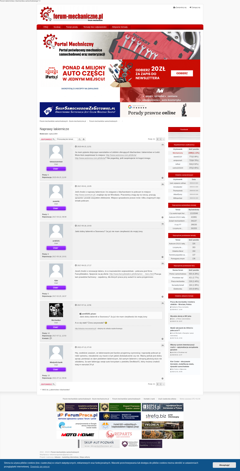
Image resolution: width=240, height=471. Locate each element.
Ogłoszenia (183, 369)
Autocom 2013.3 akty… (178, 217)
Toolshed (174, 307)
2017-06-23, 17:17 (84, 265)
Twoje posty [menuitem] (72, 27)
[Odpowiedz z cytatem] (163, 144)
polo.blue (174, 352)
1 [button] (160, 139)
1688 (190, 153)
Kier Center (175, 369)
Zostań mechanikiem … (178, 221)
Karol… (174, 319)
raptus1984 (53, 134)
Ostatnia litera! (177, 251)
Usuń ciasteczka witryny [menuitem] (167, 399)
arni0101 (56, 241)
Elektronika (178, 289)
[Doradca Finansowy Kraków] (120, 407)
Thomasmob (177, 191)
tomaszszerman (56, 162)
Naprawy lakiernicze (54, 129)
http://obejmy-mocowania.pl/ (85, 329)
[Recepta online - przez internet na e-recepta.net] (80, 94)
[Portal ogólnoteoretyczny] (163, 416)
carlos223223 (178, 168)
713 (190, 160)
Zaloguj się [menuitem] (196, 7)
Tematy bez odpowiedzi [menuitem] (95, 27)
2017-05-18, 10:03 (84, 226)
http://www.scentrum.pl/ (85, 195)
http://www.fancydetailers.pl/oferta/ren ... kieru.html (131, 274)
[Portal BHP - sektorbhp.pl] (120, 425)
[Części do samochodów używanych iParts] (120, 73)
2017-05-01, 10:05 (84, 186)
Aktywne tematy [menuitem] (120, 27)
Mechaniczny (178, 153)
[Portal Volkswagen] (163, 425)
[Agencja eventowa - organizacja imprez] (163, 434)
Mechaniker (56, 320)
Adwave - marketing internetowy (66, 457)
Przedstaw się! (177, 278)
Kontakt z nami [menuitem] (149, 399)
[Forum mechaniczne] (72, 14)
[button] (157, 139)
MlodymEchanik (56, 362)
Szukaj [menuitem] (57, 27)
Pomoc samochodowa (177, 274)
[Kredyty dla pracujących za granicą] (120, 416)
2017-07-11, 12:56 (84, 305)
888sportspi (177, 198)
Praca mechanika (177, 281)
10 (49, 333)
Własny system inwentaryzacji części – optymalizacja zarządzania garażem (184, 347)
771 (190, 157)
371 (190, 168)
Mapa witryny (85, 457)
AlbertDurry (177, 194)
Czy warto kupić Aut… (178, 213)
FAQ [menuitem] (46, 27)
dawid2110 (178, 157)
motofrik (56, 201)
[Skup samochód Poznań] (77, 434)
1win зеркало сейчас (178, 183)
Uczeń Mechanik (176, 333)
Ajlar (56, 281)
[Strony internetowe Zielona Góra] (77, 425)
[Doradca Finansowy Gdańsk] (77, 407)
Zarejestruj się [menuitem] (181, 7)
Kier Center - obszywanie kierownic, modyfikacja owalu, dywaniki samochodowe (182, 364)
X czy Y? (178, 225)
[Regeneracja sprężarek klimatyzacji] (120, 434)
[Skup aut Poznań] (160, 94)
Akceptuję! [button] (224, 465)
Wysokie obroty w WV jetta (180, 316)
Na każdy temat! (178, 285)
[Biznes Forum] (163, 407)
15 (49, 376)
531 (190, 164)
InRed (178, 164)
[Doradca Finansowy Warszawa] (141, 443)
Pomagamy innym (178, 259)
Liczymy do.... (178, 228)
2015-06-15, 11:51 (84, 147)
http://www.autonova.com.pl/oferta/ (121, 155)
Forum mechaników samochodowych (65, 452)
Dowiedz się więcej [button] (40, 466)
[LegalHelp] (160, 109)
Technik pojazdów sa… (178, 255)
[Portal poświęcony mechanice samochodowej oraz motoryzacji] (120, 45)
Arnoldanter (177, 187)
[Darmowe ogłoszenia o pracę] (77, 416)
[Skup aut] (80, 109)
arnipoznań (177, 160)
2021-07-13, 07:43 (84, 347)
